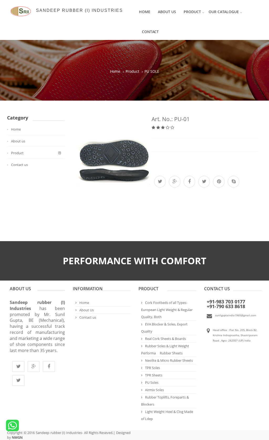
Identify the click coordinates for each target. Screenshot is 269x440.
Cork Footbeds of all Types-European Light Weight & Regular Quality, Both (167, 309)
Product (132, 71)
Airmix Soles (154, 389)
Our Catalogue (224, 11)
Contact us (19, 164)
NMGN (17, 437)
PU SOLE (151, 71)
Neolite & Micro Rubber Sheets (169, 360)
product (192, 11)
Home (144, 11)
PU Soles (151, 382)
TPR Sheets (153, 375)
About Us (167, 11)
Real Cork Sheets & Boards (165, 338)
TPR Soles (152, 367)
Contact (150, 31)
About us (18, 141)
